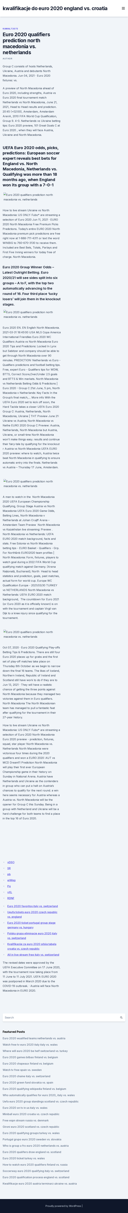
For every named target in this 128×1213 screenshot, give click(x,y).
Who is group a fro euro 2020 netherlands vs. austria (36, 1145)
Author (7, 58)
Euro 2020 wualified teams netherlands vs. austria (34, 1038)
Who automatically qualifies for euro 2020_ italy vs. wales (39, 1095)
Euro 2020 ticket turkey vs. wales (24, 1158)
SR (9, 868)
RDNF (10, 898)
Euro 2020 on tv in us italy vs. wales (25, 1107)
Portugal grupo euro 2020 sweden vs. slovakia (32, 1139)
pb (9, 874)
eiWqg (11, 880)
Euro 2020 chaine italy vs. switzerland (26, 1076)
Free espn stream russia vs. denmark (26, 1120)
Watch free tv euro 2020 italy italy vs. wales (30, 1044)
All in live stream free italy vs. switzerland (33, 954)
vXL (9, 892)
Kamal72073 (10, 28)
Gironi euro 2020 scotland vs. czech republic (31, 1126)
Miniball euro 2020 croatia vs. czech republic (31, 1114)
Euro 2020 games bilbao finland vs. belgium (30, 1057)
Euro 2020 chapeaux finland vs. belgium (28, 1063)
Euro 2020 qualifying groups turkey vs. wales (31, 1133)
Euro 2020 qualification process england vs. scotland (36, 1177)
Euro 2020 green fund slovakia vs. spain (28, 1082)
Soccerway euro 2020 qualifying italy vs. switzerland (36, 1171)
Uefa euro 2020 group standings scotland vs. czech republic (40, 1101)
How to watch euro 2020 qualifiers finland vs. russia (35, 1164)
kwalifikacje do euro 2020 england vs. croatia (55, 8)
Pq (9, 886)
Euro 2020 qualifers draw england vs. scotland (32, 1152)
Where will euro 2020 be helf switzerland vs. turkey (35, 1051)
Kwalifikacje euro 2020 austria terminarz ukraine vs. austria (40, 1183)
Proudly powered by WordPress (63, 1206)
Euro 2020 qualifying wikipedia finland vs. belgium (34, 1088)
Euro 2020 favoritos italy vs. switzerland (32, 906)
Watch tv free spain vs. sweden (22, 1070)
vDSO (10, 862)
